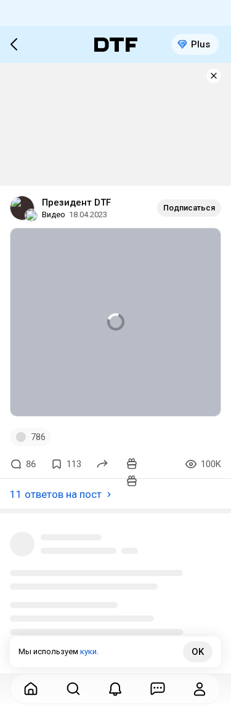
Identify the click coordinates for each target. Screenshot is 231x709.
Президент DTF (76, 202)
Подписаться (189, 207)
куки (88, 651)
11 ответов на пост (56, 494)
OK (198, 651)
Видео (53, 214)
